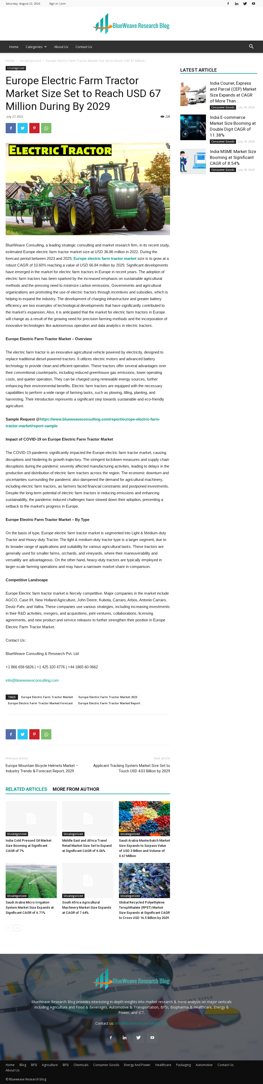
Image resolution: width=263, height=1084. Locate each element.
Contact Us (84, 46)
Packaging (183, 1065)
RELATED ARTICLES (26, 789)
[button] (251, 47)
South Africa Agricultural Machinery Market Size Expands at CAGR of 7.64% (86, 907)
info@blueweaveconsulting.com (32, 680)
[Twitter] (245, 3)
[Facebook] (228, 3)
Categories (34, 46)
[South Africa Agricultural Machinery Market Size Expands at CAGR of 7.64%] (87, 880)
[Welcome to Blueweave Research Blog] (131, 24)
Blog (23, 1065)
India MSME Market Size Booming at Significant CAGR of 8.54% (233, 157)
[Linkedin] (236, 3)
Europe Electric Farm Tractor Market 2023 (108, 697)
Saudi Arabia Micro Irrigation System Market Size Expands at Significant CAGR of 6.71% (30, 907)
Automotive (204, 1065)
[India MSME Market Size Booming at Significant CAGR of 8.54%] (193, 161)
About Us (61, 46)
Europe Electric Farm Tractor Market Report (109, 703)
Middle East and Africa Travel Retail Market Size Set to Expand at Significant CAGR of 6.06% (87, 846)
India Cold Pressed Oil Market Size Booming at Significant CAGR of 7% (28, 846)
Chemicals (80, 1065)
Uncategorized (30, 61)
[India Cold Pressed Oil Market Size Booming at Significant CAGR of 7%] (31, 818)
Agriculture (50, 1065)
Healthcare (163, 1065)
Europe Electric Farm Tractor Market (47, 697)
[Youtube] (253, 3)
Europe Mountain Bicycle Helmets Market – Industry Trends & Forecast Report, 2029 (42, 768)
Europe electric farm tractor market (104, 258)
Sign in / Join (57, 3)
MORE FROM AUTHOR (76, 789)
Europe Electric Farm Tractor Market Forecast (40, 703)
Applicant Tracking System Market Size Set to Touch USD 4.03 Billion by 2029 (131, 768)
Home (13, 46)
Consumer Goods (222, 107)
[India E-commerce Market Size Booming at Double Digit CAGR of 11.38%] (193, 127)
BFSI (34, 1065)
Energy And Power (137, 1065)
